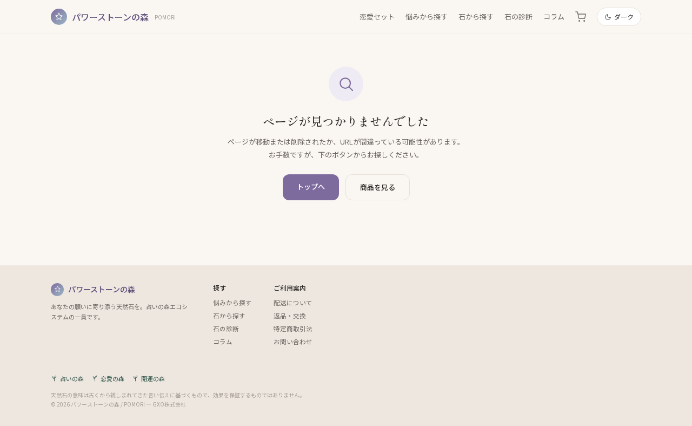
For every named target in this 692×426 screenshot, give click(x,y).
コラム (553, 16)
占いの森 (72, 378)
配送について (293, 302)
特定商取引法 (293, 328)
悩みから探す (426, 16)
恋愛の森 (112, 378)
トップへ (311, 186)
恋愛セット (377, 16)
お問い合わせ (293, 341)
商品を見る (377, 187)
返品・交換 (290, 315)
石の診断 (518, 16)
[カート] (580, 16)
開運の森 (153, 378)
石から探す (476, 16)
